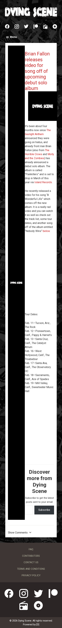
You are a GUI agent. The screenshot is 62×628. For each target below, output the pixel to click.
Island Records (43, 182)
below (46, 231)
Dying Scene (31, 11)
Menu (13, 37)
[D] (37, 624)
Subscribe (44, 509)
